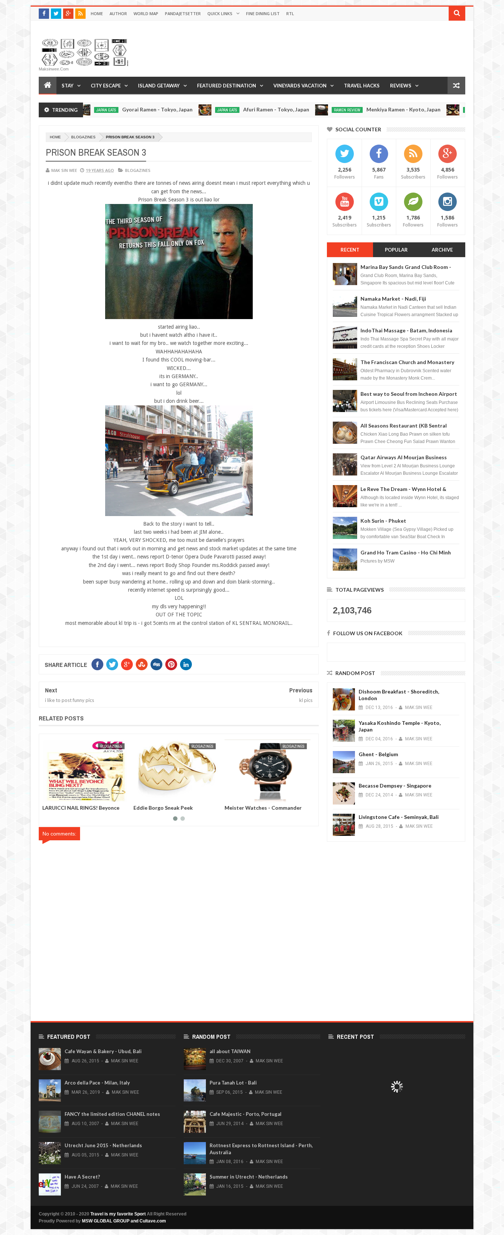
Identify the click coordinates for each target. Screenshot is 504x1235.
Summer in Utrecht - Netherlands (249, 1177)
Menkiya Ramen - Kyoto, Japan (366, 109)
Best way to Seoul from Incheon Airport (408, 394)
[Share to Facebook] (51, 795)
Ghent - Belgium (378, 754)
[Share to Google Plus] (68, 795)
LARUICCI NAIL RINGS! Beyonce (174, 808)
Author (118, 13)
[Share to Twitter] (59, 795)
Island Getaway (159, 86)
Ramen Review (310, 110)
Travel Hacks (362, 86)
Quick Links (219, 13)
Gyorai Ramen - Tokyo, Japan (120, 109)
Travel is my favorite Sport (118, 1214)
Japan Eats (190, 110)
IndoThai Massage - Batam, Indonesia (406, 330)
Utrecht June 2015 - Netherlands (103, 1145)
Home (97, 13)
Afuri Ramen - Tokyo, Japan (239, 109)
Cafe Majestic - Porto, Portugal (246, 1114)
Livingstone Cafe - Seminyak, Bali (399, 817)
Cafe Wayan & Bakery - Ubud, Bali (103, 1051)
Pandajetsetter (183, 13)
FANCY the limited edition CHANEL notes (112, 1114)
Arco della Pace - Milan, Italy (97, 1083)
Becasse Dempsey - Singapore (395, 785)
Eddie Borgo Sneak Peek (256, 808)
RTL (290, 13)
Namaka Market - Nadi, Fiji (393, 298)
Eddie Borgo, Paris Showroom (81, 808)
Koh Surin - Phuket (383, 521)
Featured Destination (226, 86)
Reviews (400, 86)
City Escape (106, 86)
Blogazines (83, 137)
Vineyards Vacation (300, 86)
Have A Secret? (82, 1177)
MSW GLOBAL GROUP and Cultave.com (124, 1221)
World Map (146, 13)
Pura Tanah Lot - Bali (233, 1083)
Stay (67, 86)
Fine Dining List (263, 13)
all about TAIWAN (230, 1051)
